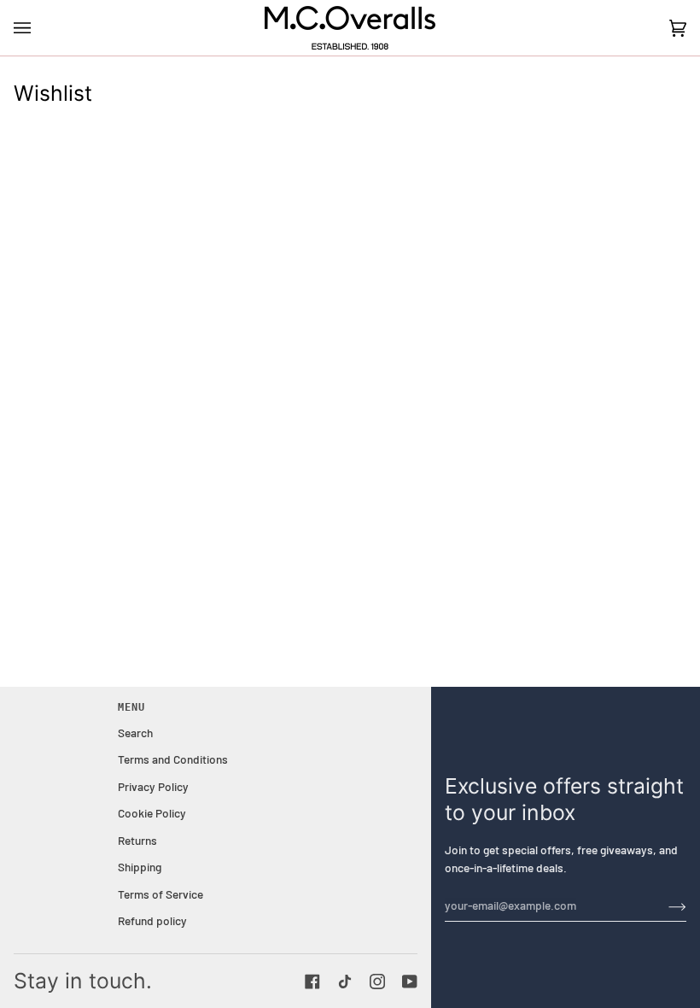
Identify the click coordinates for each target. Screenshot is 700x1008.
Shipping (139, 866)
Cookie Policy (152, 813)
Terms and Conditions (173, 759)
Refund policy (152, 920)
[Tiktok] (345, 981)
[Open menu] (39, 28)
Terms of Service (160, 894)
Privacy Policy (153, 786)
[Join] (663, 905)
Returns (137, 840)
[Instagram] (377, 981)
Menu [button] (131, 707)
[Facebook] (312, 981)
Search (135, 732)
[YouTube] (409, 981)
